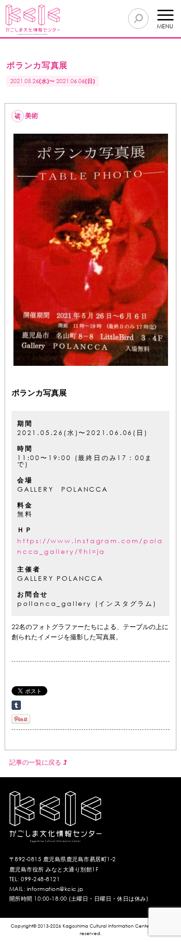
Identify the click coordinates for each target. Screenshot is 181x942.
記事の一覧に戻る (36, 762)
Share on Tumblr (16, 705)
